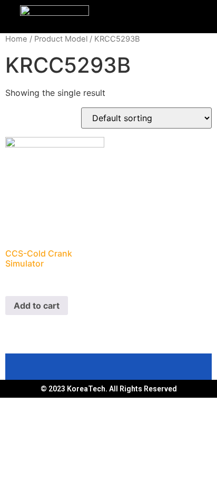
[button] (162, 14)
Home (16, 39)
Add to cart (37, 305)
